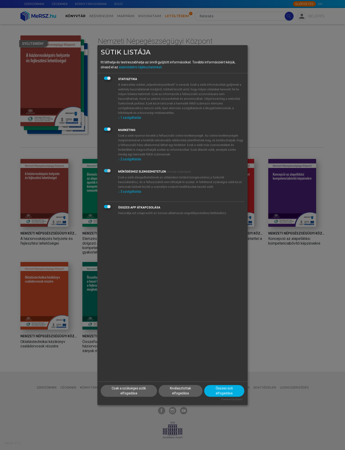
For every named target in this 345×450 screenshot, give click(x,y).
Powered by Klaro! (231, 399)
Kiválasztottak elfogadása (180, 391)
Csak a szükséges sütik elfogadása (129, 391)
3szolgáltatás (129, 191)
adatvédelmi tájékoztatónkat (140, 67)
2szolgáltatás (129, 159)
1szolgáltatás (129, 117)
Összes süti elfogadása (224, 391)
